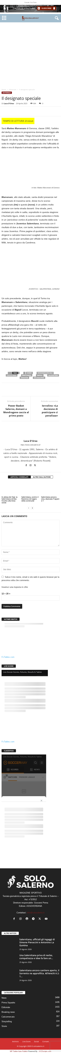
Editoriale (12, 89)
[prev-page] (28, 508)
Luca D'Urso (9, 103)
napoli (39, 375)
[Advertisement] (30, 54)
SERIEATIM (24, 378)
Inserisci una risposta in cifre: (15, 587)
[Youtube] (46, 919)
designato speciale (45, 373)
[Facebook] (5, 111)
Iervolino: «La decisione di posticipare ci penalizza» (50, 410)
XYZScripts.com (45, 1051)
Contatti (45, 1041)
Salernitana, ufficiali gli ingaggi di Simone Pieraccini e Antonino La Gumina (37, 942)
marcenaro (26, 375)
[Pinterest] (19, 111)
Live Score (26, 1041)
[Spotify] (27, 919)
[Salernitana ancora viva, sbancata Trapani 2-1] (50, 488)
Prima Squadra (8, 1002)
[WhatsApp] (26, 111)
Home (4, 89)
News (4, 998)
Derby (29, 373)
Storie (4, 1026)
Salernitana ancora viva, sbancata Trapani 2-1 (50, 499)
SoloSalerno (39, 378)
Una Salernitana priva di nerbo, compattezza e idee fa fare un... (36, 957)
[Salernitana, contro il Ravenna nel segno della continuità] (30, 488)
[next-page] (32, 508)
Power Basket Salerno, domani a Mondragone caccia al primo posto (16, 410)
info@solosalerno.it (35, 912)
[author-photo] (30, 430)
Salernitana (53, 375)
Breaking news (8, 1012)
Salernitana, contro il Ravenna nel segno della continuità (29, 499)
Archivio (15, 1041)
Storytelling (7, 1021)
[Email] (33, 111)
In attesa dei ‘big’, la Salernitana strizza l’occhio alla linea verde (9, 500)
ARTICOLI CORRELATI (19, 477)
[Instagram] (31, 465)
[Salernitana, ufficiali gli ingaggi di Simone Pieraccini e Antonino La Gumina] (9, 944)
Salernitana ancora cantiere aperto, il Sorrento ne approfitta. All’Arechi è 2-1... (39, 973)
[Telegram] (41, 111)
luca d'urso (11, 375)
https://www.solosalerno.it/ (30, 445)
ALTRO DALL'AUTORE (42, 477)
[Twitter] (12, 111)
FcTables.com (8, 657)
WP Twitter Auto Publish (19, 1051)
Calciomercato (8, 1017)
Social (36, 1041)
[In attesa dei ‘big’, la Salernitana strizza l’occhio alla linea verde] (11, 488)
